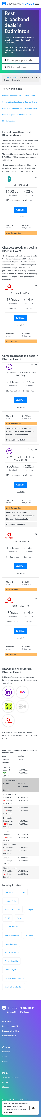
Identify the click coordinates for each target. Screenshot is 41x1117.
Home (6, 77)
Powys (19, 918)
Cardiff (7, 918)
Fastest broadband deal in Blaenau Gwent (18, 95)
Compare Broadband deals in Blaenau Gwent (19, 108)
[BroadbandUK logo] (18, 5)
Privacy (5, 1082)
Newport (30, 909)
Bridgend (29, 935)
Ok (33, 1108)
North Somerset (11, 944)
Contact (5, 1061)
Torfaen (22, 892)
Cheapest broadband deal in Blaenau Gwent (19, 102)
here (10, 1112)
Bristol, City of (10, 969)
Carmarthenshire (11, 961)
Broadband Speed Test (11, 1026)
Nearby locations (9, 121)
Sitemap (5, 1087)
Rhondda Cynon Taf (12, 909)
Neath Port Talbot (12, 952)
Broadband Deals (9, 1036)
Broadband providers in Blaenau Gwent (17, 114)
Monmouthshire (11, 927)
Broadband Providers (10, 1031)
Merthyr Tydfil (10, 901)
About (4, 1056)
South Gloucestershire (13, 987)
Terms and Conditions (10, 1077)
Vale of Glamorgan (12, 935)
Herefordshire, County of (14, 978)
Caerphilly (9, 892)
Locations (15, 77)
